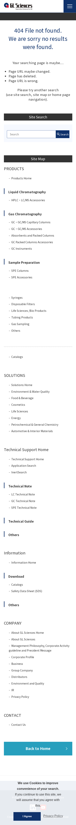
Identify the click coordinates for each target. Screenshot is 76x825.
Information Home (23, 562)
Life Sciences (19, 411)
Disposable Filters (23, 304)
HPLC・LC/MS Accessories (28, 200)
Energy (16, 418)
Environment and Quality (27, 683)
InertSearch (19, 472)
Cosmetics (18, 405)
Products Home (21, 178)
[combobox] (31, 134)
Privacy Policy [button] (53, 816)
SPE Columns (20, 271)
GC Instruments (21, 248)
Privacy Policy (20, 697)
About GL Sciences (23, 639)
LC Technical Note (23, 494)
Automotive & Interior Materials (32, 431)
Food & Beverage (22, 398)
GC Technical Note (23, 501)
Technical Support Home (27, 459)
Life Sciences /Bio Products (28, 311)
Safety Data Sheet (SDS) (26, 591)
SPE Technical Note (24, 507)
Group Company (22, 670)
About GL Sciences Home (27, 633)
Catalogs (17, 357)
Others (15, 331)
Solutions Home (21, 385)
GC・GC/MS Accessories (26, 229)
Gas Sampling (20, 324)
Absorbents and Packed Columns (32, 235)
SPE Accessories (21, 277)
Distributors (19, 677)
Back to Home (38, 748)
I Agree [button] (27, 816)
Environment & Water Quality (30, 391)
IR (12, 690)
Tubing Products (22, 317)
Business (17, 664)
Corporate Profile (22, 657)
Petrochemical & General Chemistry (34, 424)
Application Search (23, 465)
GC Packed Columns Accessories (32, 242)
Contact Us (18, 725)
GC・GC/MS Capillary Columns (30, 222)
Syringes (17, 297)
